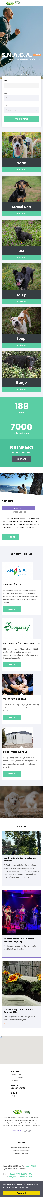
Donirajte (21, 459)
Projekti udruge (18, 512)
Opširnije (21, 170)
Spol (5, 93)
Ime (5, 81)
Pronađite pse (21, 119)
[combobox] (21, 98)
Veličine (7, 105)
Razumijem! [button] (21, 1193)
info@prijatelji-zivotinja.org (21, 1096)
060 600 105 (31, 1166)
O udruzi (18, 508)
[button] (21, 1048)
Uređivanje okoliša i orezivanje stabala (20, 859)
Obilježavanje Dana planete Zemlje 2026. (18, 1010)
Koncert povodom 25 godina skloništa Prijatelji (19, 940)
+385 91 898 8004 (19, 1088)
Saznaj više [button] (23, 1187)
